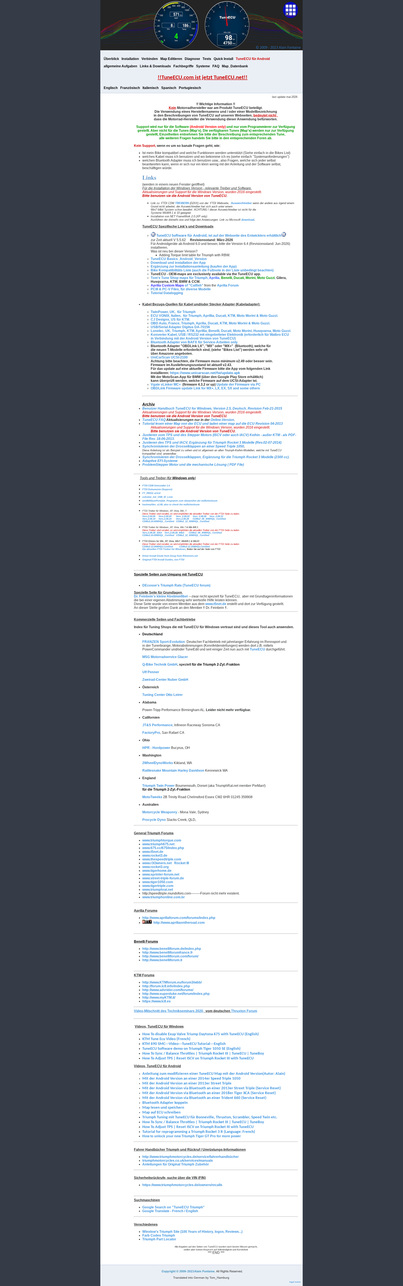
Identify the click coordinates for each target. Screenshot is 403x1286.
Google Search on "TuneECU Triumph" (173, 1207)
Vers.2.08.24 (164, 519)
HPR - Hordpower (156, 748)
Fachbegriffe (183, 66)
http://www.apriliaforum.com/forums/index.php (178, 918)
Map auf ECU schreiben (161, 1113)
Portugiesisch (190, 88)
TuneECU (257, 649)
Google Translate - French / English (170, 1211)
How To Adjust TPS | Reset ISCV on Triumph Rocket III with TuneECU (198, 1127)
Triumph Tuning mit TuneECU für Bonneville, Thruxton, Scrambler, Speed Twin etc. (209, 1117)
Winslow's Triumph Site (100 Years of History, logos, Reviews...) (192, 1231)
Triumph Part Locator (159, 1239)
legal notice (295, 1282)
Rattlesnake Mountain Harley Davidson (173, 770)
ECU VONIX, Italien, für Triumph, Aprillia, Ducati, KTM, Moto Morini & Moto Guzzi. (214, 315)
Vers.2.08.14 (148, 519)
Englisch (111, 88)
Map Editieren (171, 59)
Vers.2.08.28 (182, 519)
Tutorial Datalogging (167, 293)
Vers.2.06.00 (164, 516)
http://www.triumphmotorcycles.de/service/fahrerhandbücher (190, 1157)
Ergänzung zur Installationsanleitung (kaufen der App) (194, 266)
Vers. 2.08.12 (216, 516)
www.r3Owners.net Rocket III (165, 863)
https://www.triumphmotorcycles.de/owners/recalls (182, 1185)
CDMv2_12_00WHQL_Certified (192, 521)
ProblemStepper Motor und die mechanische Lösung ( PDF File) (193, 464)
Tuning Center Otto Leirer (162, 695)
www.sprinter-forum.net (160, 874)
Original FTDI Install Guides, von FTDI (163, 559)
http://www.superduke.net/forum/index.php (176, 993)
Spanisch (168, 88)
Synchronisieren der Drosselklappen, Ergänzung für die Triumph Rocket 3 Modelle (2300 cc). (215, 457)
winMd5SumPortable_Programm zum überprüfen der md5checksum (179, 500)
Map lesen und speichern (163, 1108)
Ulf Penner (150, 672)
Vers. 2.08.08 (199, 516)
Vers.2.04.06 (148, 516)
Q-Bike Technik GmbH (159, 664)
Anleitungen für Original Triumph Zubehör (175, 1164)
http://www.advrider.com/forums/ (167, 990)
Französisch (130, 88)
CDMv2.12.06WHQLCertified (157, 546)
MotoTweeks (152, 797)
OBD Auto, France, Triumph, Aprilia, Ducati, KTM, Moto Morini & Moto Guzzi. (211, 323)
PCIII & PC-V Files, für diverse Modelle (181, 289)
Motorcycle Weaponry (159, 812)
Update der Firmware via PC (238, 384)
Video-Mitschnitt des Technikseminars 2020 (168, 1011)
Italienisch (151, 88)
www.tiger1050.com (157, 882)
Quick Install (223, 59)
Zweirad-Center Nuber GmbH (165, 679)
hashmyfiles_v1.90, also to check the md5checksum (171, 504)
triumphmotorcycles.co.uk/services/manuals (177, 1160)
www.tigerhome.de (156, 870)
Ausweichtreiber (241, 203)
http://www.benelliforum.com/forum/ (170, 956)
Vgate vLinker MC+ (166, 384)
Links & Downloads (155, 66)
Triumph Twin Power (158, 785)
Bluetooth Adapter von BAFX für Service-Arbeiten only (194, 342)
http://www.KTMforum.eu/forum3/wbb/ (172, 982)
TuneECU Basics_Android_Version (179, 259)
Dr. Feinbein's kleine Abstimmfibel (161, 596)
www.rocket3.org (155, 867)
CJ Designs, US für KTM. (171, 319)
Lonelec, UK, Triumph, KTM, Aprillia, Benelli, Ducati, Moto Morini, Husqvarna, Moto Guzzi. (221, 331)
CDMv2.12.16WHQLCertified (194, 546)
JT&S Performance (157, 725)
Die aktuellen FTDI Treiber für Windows (164, 549)
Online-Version (222, 420)
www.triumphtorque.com (161, 840)
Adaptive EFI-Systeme (160, 461)
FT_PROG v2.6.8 (151, 493)
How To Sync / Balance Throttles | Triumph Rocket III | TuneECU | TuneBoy (203, 1122)
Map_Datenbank (235, 66)
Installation (130, 59)
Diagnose (192, 59)
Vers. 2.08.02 (183, 516)
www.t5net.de (215, 604)
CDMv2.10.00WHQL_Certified (158, 521)
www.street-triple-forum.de (163, 878)
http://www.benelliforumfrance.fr (167, 952)
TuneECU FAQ (154, 420)
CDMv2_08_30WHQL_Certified (209, 519)
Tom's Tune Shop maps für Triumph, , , (213, 278)
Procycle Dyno (154, 820)
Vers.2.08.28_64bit (174, 532)
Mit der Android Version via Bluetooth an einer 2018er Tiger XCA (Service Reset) (209, 1093)
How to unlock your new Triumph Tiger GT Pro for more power (191, 1136)
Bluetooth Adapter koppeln (165, 1103)
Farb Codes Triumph (158, 1235)
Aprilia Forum (228, 285)
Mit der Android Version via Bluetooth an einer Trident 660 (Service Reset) (204, 1098)
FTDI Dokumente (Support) (157, 489)
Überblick (111, 59)
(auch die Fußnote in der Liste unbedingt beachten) (232, 270)
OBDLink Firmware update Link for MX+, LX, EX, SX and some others (205, 388)
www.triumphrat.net (157, 889)
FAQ (215, 66)
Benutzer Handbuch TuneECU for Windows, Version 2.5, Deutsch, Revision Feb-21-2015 (212, 408)
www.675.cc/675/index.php (163, 848)
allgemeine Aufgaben (120, 66)
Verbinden (149, 59)
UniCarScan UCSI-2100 (169, 357)
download (247, 219)
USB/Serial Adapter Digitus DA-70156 (180, 327)
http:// (162, 960)
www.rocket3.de (154, 855)
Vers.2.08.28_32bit (152, 532)
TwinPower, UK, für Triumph (173, 312)
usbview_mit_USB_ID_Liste (157, 497)
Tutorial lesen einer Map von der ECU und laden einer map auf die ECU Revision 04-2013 (212, 423)
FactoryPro (151, 732)
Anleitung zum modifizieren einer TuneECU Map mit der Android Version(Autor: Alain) (213, 1074)
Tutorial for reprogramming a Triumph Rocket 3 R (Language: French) (198, 1132)
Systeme (203, 66)
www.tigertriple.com (157, 886)
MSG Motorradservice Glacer (165, 657)
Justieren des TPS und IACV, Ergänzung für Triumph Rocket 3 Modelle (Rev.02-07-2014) (211, 442)
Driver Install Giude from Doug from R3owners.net (170, 556)
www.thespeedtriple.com (161, 859)
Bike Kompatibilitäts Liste (171, 270)
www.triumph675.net (158, 844)
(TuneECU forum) (176, 585)
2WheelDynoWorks (157, 763)
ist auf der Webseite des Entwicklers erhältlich (244, 235)
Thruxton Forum (244, 1011)
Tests (207, 59)
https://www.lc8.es (156, 1001)
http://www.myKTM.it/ (158, 997)
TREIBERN (182, 203)
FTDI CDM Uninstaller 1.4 (156, 485)
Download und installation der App (178, 262)
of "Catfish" (177, 285)
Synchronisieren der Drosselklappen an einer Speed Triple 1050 (193, 446)
